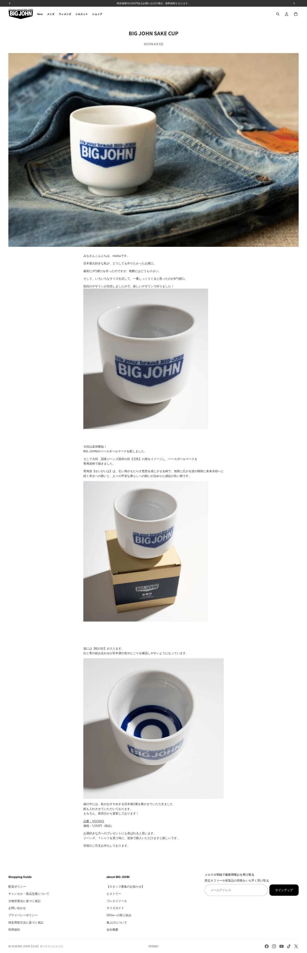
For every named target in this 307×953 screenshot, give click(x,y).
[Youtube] (281, 946)
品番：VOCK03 (93, 821)
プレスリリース (117, 900)
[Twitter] (296, 946)
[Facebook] (266, 946)
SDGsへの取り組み (119, 915)
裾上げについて (117, 922)
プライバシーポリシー (23, 915)
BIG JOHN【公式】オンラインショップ (40, 946)
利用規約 (14, 929)
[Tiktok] (288, 946)
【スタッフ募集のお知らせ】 (126, 886)
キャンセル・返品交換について (28, 893)
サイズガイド (115, 908)
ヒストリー (114, 893)
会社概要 (112, 929)
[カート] (295, 14)
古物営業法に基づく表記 (24, 900)
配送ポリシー (17, 886)
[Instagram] (274, 946)
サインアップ (284, 890)
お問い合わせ (17, 908)
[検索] (277, 14)
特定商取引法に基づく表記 (25, 922)
